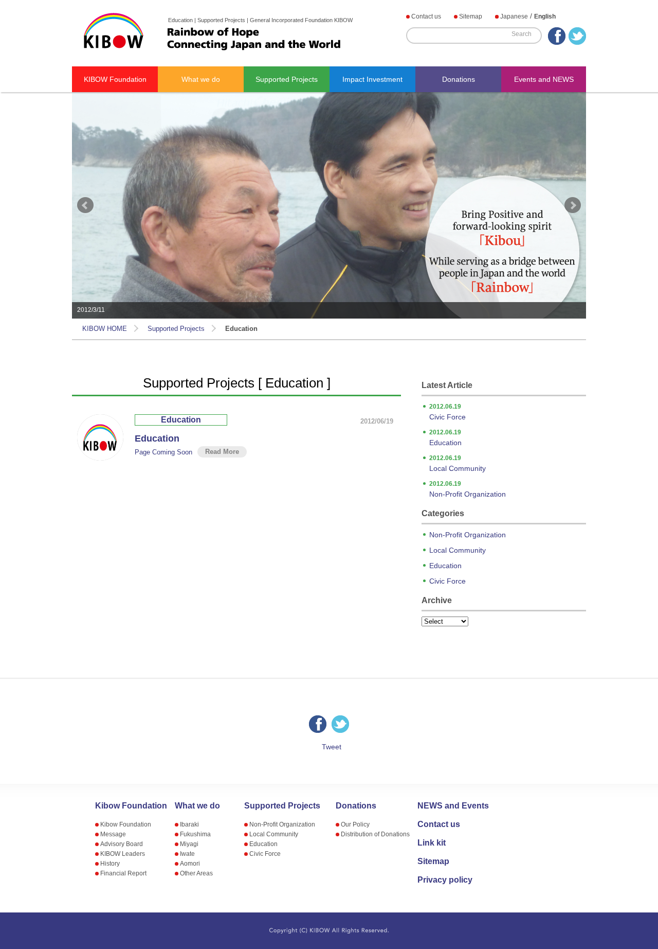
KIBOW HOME (104, 328)
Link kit (431, 843)
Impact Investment (372, 79)
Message (113, 834)
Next (572, 205)
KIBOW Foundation (115, 79)
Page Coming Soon (163, 452)
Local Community (457, 463)
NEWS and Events (453, 806)
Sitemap (470, 16)
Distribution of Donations (375, 834)
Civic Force (447, 412)
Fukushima (195, 834)
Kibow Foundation (131, 806)
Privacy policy (444, 880)
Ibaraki (189, 824)
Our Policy (355, 824)
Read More (222, 451)
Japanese (514, 16)
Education (181, 419)
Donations (458, 79)
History (110, 863)
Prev (85, 205)
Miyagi (189, 844)
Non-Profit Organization (467, 489)
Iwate (187, 853)
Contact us (426, 16)
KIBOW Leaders (122, 853)
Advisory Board (121, 844)
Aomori (190, 863)
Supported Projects (286, 79)
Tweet (331, 747)
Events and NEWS (544, 79)
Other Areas (196, 873)
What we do (200, 79)
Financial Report (123, 873)
